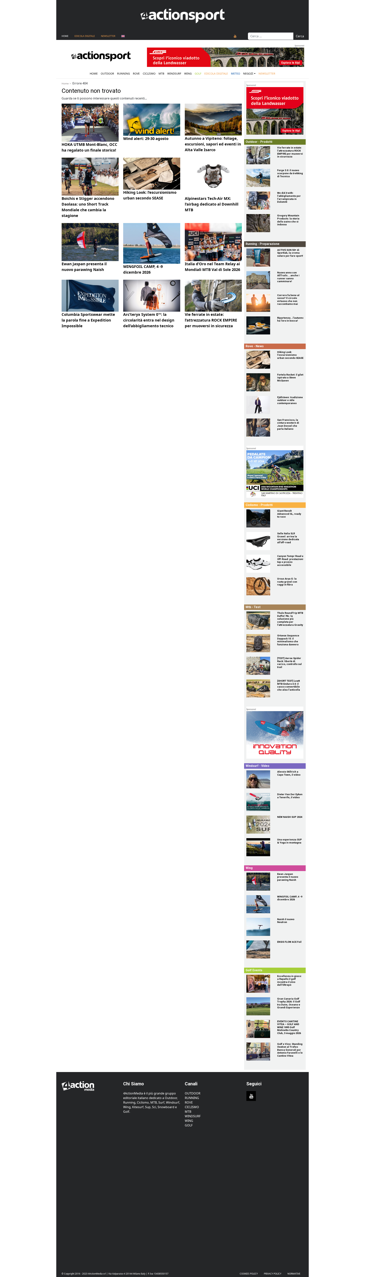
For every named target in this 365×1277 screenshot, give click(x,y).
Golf (189, 1125)
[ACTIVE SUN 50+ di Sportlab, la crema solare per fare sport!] (259, 258)
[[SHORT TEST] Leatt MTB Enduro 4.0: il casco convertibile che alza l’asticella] (259, 688)
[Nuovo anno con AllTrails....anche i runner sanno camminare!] (259, 280)
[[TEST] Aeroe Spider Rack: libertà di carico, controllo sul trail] (259, 666)
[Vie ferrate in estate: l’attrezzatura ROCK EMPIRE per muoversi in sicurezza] (259, 155)
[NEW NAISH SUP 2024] (259, 825)
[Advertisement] (90, 1197)
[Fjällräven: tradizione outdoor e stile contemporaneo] (259, 405)
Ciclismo (149, 73)
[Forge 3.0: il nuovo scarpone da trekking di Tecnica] (259, 178)
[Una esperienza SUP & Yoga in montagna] (259, 847)
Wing (188, 73)
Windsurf (174, 73)
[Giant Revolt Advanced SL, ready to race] (259, 518)
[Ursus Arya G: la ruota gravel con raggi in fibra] (259, 586)
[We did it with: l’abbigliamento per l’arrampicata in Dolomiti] (259, 200)
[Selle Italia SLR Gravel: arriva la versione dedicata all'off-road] (259, 541)
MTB (188, 1111)
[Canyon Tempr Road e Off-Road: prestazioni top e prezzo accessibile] (259, 564)
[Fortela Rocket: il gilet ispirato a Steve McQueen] (259, 382)
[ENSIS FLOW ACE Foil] (259, 949)
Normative (293, 1273)
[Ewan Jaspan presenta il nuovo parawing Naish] (259, 882)
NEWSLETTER (108, 36)
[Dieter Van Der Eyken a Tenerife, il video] (259, 802)
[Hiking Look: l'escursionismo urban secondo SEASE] (259, 360)
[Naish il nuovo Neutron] (259, 927)
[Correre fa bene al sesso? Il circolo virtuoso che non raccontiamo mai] (259, 303)
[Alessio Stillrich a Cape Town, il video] (259, 779)
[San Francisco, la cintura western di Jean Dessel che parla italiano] (259, 428)
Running (123, 73)
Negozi (248, 73)
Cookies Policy (249, 1273)
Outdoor (107, 73)
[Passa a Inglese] (123, 36)
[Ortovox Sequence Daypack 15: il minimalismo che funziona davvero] (259, 643)
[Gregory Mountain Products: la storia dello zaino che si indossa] (259, 223)
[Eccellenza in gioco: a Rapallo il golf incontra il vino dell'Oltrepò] (259, 984)
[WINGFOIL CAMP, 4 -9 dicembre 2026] (259, 904)
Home (65, 36)
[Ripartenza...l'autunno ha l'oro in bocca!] (259, 325)
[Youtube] (235, 36)
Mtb (161, 73)
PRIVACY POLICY (272, 1273)
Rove (136, 73)
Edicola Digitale (85, 36)
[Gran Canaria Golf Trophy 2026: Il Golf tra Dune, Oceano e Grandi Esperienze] (259, 1006)
